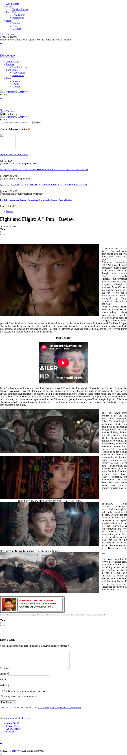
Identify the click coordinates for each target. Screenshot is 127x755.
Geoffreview (16, 750)
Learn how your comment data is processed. (59, 707)
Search (37, 123)
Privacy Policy (13, 726)
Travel (15, 26)
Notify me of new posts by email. (20, 696)
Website (4, 685)
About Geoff (12, 3)
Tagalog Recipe (20, 9)
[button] (3, 94)
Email (4, 679)
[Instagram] (1, 48)
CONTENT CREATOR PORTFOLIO (14, 155)
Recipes (10, 6)
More (8, 20)
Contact (10, 731)
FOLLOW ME (7, 56)
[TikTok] (1, 53)
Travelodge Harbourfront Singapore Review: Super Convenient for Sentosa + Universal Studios (36, 200)
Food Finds (11, 12)
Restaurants (18, 17)
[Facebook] (1, 42)
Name (4, 673)
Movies (16, 23)
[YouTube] (1, 50)
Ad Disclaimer (13, 729)
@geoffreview (7, 34)
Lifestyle (16, 28)
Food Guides (18, 15)
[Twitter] (1, 45)
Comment (5, 668)
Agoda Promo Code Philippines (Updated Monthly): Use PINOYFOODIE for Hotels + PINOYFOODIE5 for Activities (44, 185)
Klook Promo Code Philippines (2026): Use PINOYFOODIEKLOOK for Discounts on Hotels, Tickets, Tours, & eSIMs (44, 170)
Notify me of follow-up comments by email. (25, 691)
